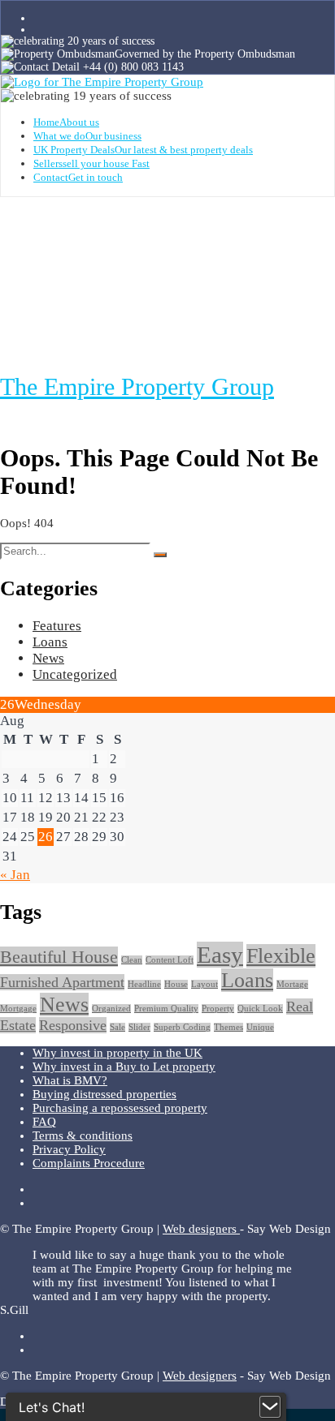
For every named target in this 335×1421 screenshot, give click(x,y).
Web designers (201, 1228)
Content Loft (170, 959)
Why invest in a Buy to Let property (124, 1066)
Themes (228, 1027)
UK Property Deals (143, 150)
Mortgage (18, 1008)
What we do (87, 136)
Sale (117, 1027)
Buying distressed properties (104, 1094)
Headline (144, 984)
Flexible (280, 956)
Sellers (91, 163)
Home (66, 122)
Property (218, 1008)
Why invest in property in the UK (117, 1052)
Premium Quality (166, 1008)
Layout (204, 984)
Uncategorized (75, 674)
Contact (78, 177)
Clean (131, 959)
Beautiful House (59, 957)
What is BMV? (70, 1080)
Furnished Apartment (62, 982)
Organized (111, 1008)
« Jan (15, 874)
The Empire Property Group (137, 386)
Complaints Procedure (89, 1163)
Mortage (292, 984)
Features (57, 625)
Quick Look (260, 1008)
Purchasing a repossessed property (120, 1107)
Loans (50, 642)
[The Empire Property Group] (102, 81)
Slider (139, 1027)
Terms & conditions (83, 1135)
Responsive (73, 1025)
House (176, 984)
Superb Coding (182, 1027)
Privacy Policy (69, 1149)
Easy (220, 955)
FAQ (44, 1121)
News (48, 658)
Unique (260, 1027)
